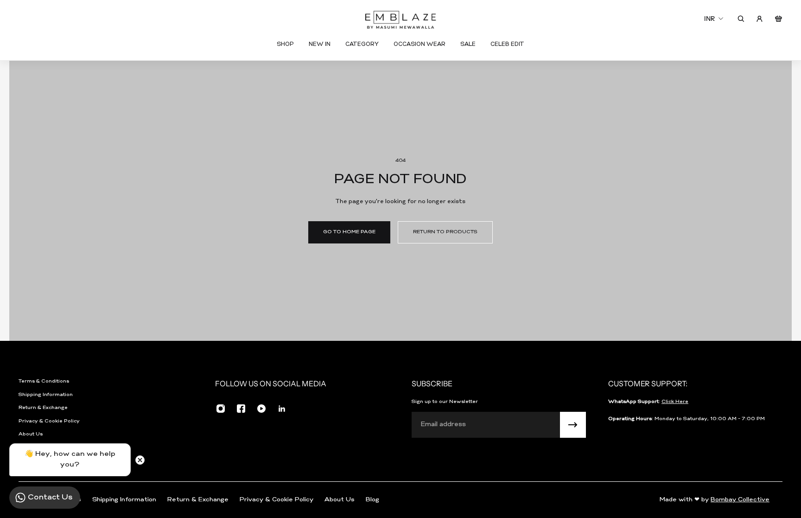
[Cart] (778, 18)
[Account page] (759, 18)
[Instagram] (220, 408)
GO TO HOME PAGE (349, 232)
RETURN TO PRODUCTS (445, 232)
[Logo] (400, 18)
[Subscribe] (573, 425)
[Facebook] (241, 408)
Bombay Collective (740, 500)
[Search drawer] (740, 18)
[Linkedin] (282, 408)
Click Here (674, 401)
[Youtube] (261, 408)
